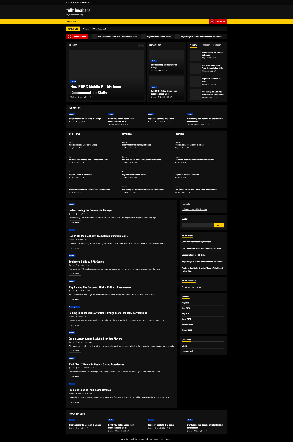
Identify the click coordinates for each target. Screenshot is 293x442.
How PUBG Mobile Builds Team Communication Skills (108, 36)
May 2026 (185, 313)
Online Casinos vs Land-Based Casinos (90, 390)
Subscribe (220, 21)
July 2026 (185, 302)
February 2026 (187, 324)
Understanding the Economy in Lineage (164, 66)
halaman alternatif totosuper (194, 209)
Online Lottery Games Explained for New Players (95, 338)
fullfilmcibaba (78, 10)
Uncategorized (100, 29)
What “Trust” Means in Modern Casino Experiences (96, 364)
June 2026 (186, 308)
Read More (76, 222)
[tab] (195, 45)
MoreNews (154, 439)
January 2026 (187, 329)
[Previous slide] (139, 45)
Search (185, 219)
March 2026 (186, 319)
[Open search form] (206, 21)
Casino (87, 29)
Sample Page (71, 21)
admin (74, 97)
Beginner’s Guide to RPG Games (149, 36)
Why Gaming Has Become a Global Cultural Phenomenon (192, 36)
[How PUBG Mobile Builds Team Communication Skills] (106, 75)
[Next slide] (142, 45)
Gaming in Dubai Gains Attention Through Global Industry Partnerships (108, 313)
